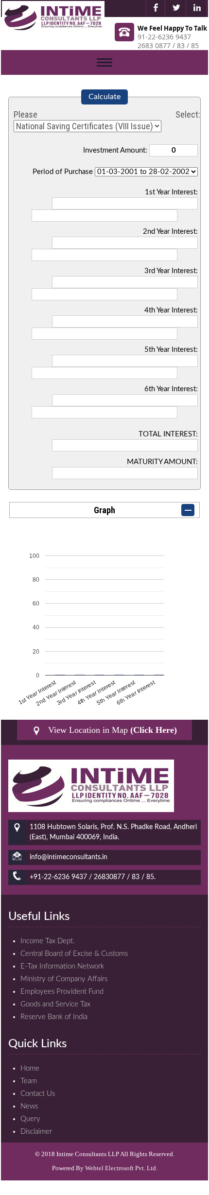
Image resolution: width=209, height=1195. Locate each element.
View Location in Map (111, 730)
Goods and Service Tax (55, 1004)
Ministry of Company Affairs (63, 979)
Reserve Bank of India (53, 1017)
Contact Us (37, 1093)
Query (30, 1119)
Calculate (104, 97)
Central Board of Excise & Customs (74, 953)
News (29, 1106)
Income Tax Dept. (47, 941)
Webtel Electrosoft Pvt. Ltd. (121, 1168)
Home (29, 1068)
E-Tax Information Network (62, 966)
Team (28, 1081)
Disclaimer (36, 1131)
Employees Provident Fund (62, 991)
